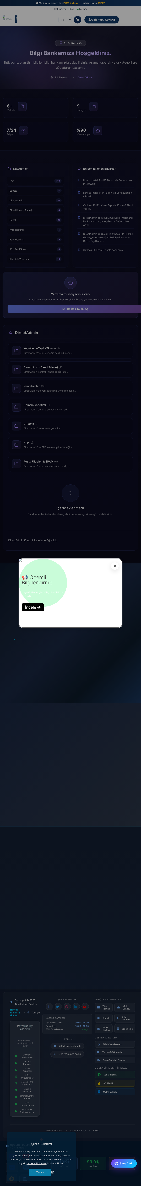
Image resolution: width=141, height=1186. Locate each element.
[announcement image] (20, 560)
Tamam (40, 1172)
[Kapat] (115, 566)
